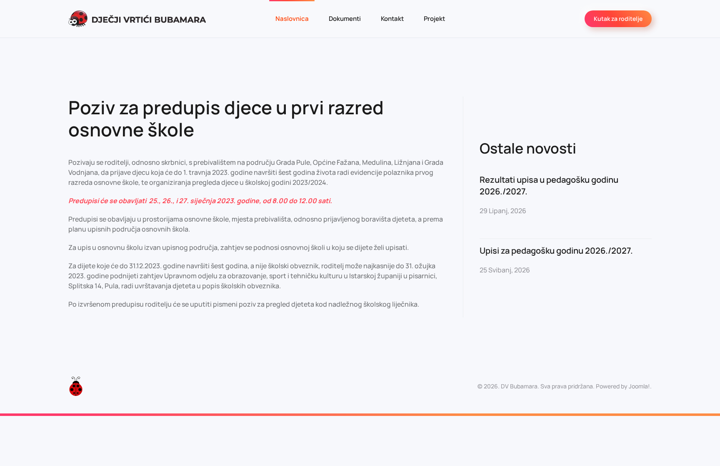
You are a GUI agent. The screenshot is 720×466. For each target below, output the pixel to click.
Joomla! (639, 386)
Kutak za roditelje (618, 19)
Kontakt (392, 18)
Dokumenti (345, 18)
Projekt (434, 18)
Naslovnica (292, 18)
